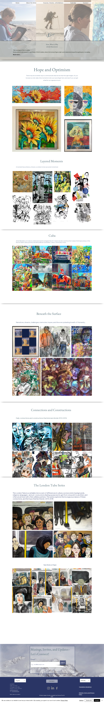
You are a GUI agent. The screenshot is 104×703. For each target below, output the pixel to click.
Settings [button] (81, 700)
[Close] (102, 700)
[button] (31, 3)
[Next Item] (89, 268)
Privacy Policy (64, 700)
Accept (97, 700)
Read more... (17, 54)
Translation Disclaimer (85, 687)
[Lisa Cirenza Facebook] (57, 688)
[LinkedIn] (52, 688)
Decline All (88, 700)
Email (33, 659)
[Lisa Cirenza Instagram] (48, 688)
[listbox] (85, 680)
